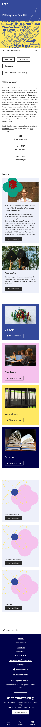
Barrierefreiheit (20, 643)
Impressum (21, 647)
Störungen (20, 665)
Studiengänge (23, 126)
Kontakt (21, 638)
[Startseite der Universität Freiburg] (5, 3)
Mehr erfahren (13, 518)
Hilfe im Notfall (20, 656)
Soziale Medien (21, 712)
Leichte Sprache (22, 669)
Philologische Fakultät (14, 15)
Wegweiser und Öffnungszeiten (20, 660)
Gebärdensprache (22, 674)
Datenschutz (20, 652)
